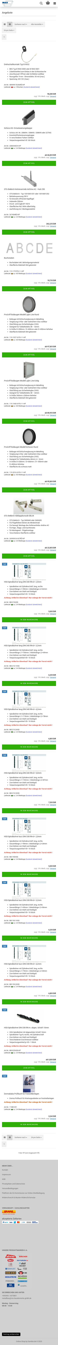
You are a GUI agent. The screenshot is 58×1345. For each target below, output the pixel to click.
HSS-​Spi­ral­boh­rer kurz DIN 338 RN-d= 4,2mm (22, 964)
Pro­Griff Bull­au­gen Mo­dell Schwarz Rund (21, 447)
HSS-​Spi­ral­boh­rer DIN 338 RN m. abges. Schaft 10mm (26, 1028)
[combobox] (21, 24)
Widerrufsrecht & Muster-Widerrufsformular (18, 1198)
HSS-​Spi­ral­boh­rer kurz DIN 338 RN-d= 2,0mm (22, 836)
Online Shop (20, 1341)
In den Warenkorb (29, 620)
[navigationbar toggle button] (54, 3)
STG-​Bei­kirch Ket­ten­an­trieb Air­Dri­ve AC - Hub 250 (24, 189)
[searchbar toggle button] (41, 3)
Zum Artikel (29, 102)
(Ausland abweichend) (31, 87)
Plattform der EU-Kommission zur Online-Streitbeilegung (23, 1193)
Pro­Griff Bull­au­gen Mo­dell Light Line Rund (21, 314)
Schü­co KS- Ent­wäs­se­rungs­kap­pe (18, 128)
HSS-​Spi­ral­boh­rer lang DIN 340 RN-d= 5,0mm (22, 773)
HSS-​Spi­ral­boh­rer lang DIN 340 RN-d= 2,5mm (22, 582)
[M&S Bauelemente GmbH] (6, 3)
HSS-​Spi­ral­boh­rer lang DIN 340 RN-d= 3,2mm (22, 645)
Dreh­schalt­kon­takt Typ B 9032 (16, 64)
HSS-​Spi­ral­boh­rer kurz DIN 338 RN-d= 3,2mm (22, 900)
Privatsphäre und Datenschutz (13, 1184)
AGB (3, 1179)
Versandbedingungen (10, 1188)
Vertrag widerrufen (11, 1334)
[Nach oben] (51, 1341)
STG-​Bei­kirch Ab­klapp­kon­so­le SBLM (19, 516)
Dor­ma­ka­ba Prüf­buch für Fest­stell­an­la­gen (21, 1094)
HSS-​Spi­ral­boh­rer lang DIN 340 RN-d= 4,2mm (22, 709)
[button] (4, 24)
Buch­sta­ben (9, 258)
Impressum (6, 1175)
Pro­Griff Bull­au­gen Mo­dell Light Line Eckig (21, 381)
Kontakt (5, 1170)
